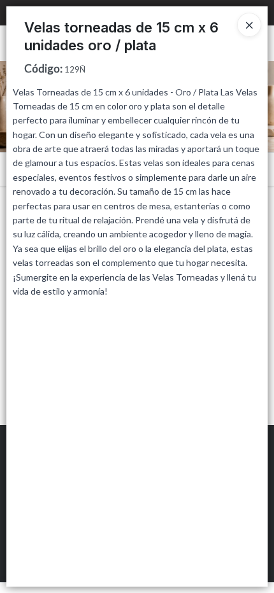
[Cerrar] (249, 25)
